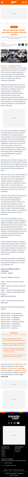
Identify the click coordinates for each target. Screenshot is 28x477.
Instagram (4, 368)
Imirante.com (19, 364)
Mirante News (18, 448)
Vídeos (3, 454)
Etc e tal (18, 23)
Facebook (17, 370)
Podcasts (4, 456)
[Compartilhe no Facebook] (19, 45)
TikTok (10, 368)
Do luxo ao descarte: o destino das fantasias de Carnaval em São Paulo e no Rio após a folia (14, 350)
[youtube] (18, 423)
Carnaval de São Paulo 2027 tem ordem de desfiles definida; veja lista (14, 339)
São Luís (7, 23)
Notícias (3, 453)
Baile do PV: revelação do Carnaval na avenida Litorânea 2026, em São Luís (14, 344)
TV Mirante (17, 451)
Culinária (4, 451)
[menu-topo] (2, 2)
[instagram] (14, 423)
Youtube (24, 370)
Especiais (24, 23)
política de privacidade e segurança (14, 473)
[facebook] (11, 423)
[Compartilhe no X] (23, 44)
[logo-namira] (14, 2)
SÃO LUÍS (4, 66)
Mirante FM (17, 450)
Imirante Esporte (5, 448)
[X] (9, 423)
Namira (13, 23)
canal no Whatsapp (19, 368)
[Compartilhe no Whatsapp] (26, 45)
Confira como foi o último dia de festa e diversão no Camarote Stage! (14, 355)
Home (2, 23)
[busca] (25, 2)
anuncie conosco (14, 475)
